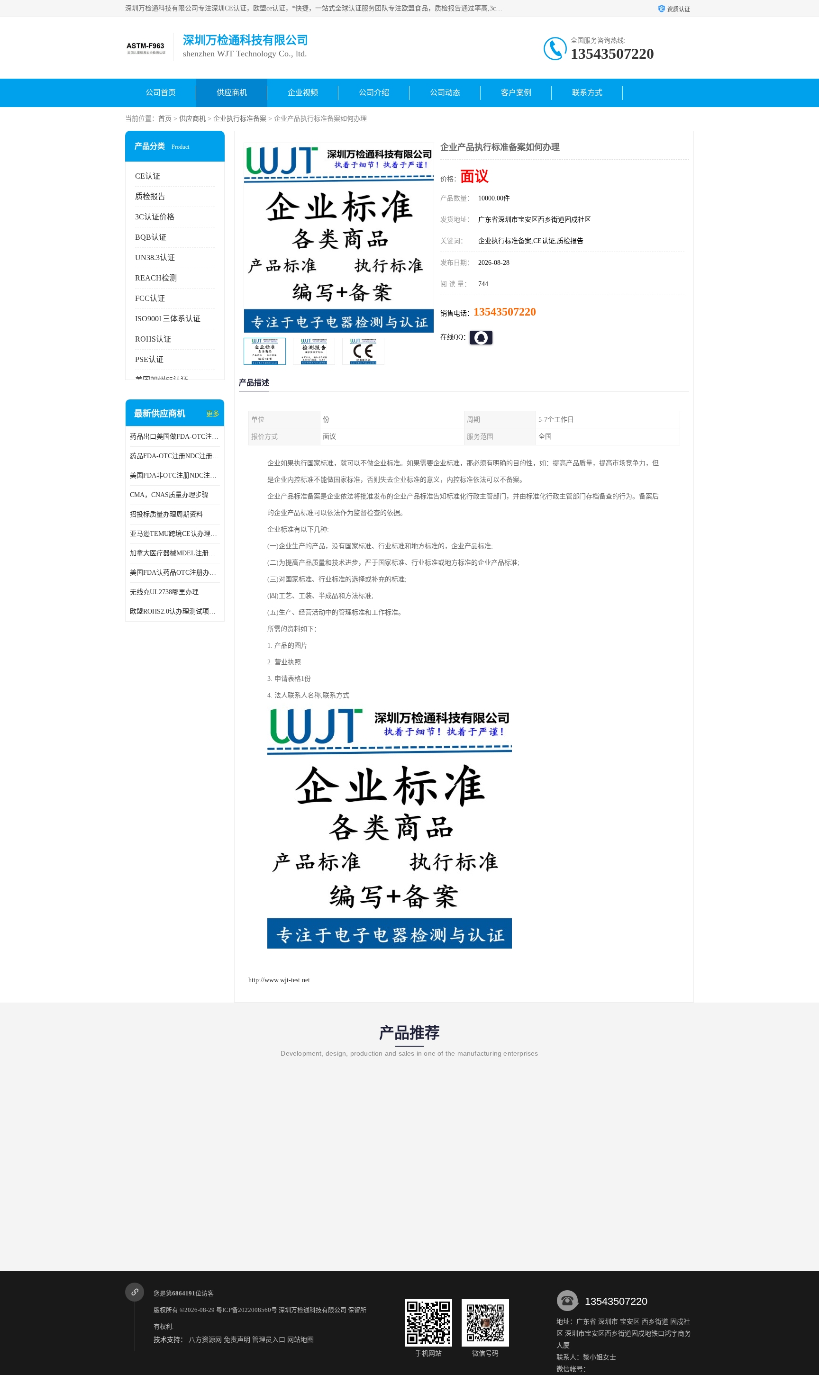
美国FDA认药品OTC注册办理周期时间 (175, 572)
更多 (212, 413)
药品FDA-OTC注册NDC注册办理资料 (175, 456)
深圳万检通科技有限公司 (312, 1309)
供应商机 (232, 93)
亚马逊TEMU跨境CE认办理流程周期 (175, 533)
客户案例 (516, 93)
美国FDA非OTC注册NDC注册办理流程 (175, 475)
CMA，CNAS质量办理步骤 (169, 494)
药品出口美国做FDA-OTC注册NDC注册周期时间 (175, 436)
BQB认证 (150, 237)
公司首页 (161, 93)
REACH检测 (156, 278)
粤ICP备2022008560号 (246, 1309)
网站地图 (300, 1339)
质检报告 (150, 196)
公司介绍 (374, 93)
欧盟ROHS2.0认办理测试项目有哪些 (175, 611)
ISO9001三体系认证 (167, 319)
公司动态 (445, 93)
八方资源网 (205, 1339)
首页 (165, 118)
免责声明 (237, 1339)
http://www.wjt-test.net (279, 980)
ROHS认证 (153, 339)
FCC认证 (150, 298)
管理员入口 (268, 1339)
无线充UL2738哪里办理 (164, 592)
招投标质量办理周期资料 (166, 514)
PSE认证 (149, 359)
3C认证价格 (154, 217)
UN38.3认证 (155, 257)
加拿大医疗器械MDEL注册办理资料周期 (175, 553)
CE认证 (147, 176)
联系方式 (587, 93)
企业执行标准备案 (239, 118)
